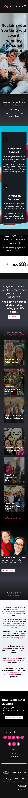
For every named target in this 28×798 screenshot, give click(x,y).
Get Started (10, 570)
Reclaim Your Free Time (14, 717)
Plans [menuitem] (14, 750)
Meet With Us (14, 317)
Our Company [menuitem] (14, 756)
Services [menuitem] (14, 753)
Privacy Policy (22, 789)
